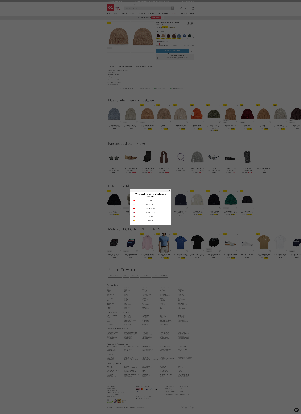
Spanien (150, 220)
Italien (150, 216)
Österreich (150, 204)
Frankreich (150, 212)
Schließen (169, 190)
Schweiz (151, 200)
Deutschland (150, 208)
